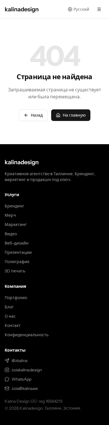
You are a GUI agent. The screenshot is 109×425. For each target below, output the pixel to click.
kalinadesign (22, 162)
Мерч (10, 215)
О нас (10, 316)
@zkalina (19, 360)
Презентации (18, 252)
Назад (37, 115)
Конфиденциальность (27, 334)
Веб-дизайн (16, 243)
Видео (11, 233)
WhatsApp (21, 379)
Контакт (13, 325)
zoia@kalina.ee (25, 388)
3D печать (15, 271)
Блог (9, 307)
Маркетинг (16, 224)
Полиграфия (17, 261)
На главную (74, 115)
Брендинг (14, 206)
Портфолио (16, 297)
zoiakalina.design (27, 369)
